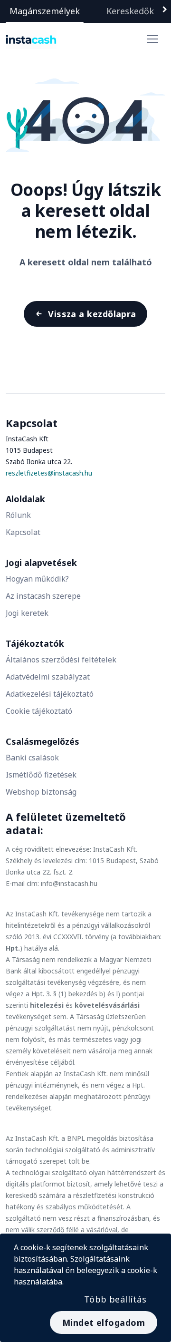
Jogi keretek (27, 613)
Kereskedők (130, 11)
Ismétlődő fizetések (41, 774)
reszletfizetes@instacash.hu (49, 472)
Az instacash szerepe (43, 596)
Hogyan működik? (37, 579)
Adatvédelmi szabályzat (48, 676)
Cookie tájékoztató (39, 711)
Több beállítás (115, 1299)
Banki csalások (32, 757)
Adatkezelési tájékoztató (50, 694)
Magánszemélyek (45, 11)
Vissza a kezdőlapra (92, 314)
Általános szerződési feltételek (61, 659)
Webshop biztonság (41, 792)
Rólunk (18, 515)
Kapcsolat (23, 532)
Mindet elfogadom (103, 1322)
